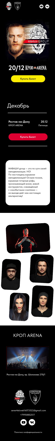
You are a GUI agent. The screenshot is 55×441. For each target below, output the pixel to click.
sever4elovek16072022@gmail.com (28, 410)
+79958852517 (27, 414)
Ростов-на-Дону (19, 121)
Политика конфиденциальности (28, 432)
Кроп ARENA (16, 125)
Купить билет (28, 78)
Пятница (43, 125)
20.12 (44, 121)
